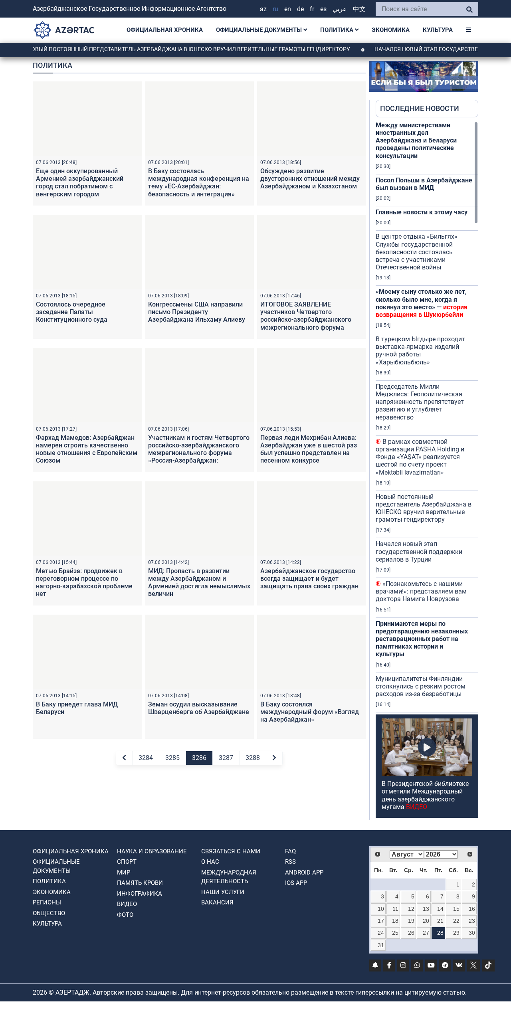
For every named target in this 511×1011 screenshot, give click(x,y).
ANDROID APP (304, 872)
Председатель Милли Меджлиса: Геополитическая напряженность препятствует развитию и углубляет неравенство (420, 402)
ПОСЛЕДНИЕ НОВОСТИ (419, 108)
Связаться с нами (230, 851)
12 (411, 909)
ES (323, 9)
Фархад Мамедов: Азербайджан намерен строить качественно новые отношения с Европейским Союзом (86, 449)
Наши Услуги (222, 892)
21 (440, 921)
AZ (263, 9)
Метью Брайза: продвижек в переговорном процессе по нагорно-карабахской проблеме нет (84, 582)
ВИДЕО (127, 904)
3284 (146, 758)
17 (381, 921)
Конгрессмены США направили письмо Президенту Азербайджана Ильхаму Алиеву (196, 312)
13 (426, 909)
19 (411, 921)
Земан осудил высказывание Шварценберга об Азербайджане (198, 708)
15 (456, 909)
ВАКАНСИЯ (217, 902)
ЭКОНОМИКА (391, 30)
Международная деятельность (228, 877)
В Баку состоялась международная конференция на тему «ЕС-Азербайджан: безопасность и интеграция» (198, 182)
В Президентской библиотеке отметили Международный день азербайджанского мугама (425, 795)
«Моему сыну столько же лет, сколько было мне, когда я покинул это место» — (421, 303)
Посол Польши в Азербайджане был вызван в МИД (424, 184)
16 (472, 909)
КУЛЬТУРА (438, 30)
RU (275, 9)
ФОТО (125, 914)
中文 (359, 9)
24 (381, 933)
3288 (253, 758)
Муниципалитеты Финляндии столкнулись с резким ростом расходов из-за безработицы (420, 686)
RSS (290, 861)
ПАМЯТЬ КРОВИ (140, 882)
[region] (427, 470)
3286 (199, 758)
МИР (123, 872)
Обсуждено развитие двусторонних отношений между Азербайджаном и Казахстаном (310, 178)
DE (300, 9)
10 (381, 909)
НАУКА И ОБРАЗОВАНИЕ (152, 851)
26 (411, 933)
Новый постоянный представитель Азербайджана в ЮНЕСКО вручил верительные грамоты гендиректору (174, 49)
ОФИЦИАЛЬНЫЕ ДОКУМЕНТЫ (259, 30)
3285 (172, 758)
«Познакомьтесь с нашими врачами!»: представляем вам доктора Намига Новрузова (421, 591)
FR (312, 9)
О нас (210, 861)
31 (381, 945)
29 (456, 933)
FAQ (290, 851)
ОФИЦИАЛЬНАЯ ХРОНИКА (165, 30)
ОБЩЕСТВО (49, 913)
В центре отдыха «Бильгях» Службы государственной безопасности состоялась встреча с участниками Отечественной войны (417, 252)
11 (395, 909)
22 (456, 921)
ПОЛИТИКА (337, 30)
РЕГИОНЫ (47, 902)
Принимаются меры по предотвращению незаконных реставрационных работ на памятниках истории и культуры (422, 639)
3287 (226, 758)
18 (395, 921)
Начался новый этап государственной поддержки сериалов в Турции (419, 551)
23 (472, 921)
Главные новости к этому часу (421, 212)
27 (426, 933)
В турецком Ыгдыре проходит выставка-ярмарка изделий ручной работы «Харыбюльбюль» (420, 350)
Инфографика (139, 893)
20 (426, 921)
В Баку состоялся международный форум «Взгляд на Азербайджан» (309, 711)
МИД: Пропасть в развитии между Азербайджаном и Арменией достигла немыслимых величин (199, 582)
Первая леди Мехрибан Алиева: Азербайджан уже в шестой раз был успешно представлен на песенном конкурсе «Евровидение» (308, 453)
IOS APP (296, 882)
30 (472, 933)
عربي (340, 9)
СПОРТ (127, 861)
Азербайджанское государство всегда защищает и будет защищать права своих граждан (309, 578)
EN (287, 9)
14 (440, 909)
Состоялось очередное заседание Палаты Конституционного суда (71, 312)
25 (395, 933)
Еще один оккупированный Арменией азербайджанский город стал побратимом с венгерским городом (79, 182)
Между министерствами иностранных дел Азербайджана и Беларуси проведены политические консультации (416, 140)
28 (440, 933)
